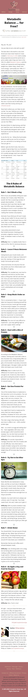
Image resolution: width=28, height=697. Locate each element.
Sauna (20, 666)
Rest (13, 669)
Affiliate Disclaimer (15, 673)
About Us (16, 675)
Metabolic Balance (15, 62)
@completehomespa (17, 648)
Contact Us (5, 673)
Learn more (23, 37)
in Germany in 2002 (12, 56)
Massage (10, 12)
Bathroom (24, 12)
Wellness (3, 12)
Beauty (17, 12)
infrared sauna (5, 106)
